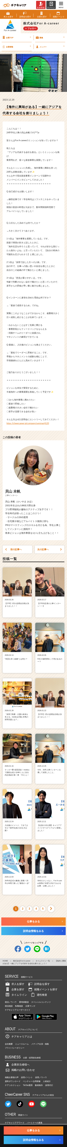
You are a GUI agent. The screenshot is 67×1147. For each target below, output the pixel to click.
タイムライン (19, 994)
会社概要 (9, 1044)
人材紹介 (47, 1081)
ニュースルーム (22, 1044)
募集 (52, 37)
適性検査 (42, 994)
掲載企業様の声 (12, 1077)
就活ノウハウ (11, 1002)
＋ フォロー (30, 28)
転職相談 (19, 1006)
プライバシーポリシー (14, 1048)
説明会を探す (42, 984)
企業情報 (18, 46)
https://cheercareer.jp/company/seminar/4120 (28, 423)
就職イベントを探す (46, 989)
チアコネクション (12, 1085)
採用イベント (27, 1077)
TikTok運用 (28, 1085)
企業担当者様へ (20, 1064)
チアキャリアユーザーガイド (17, 1010)
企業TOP (18, 37)
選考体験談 (24, 1002)
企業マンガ (30, 1006)
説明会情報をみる (33, 931)
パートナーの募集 (34, 1123)
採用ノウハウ (41, 1077)
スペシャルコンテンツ (41, 1002)
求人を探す (17, 984)
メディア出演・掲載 (40, 1044)
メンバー (52, 46)
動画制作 (39, 1085)
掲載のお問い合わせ (23, 1070)
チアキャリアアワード (14, 1123)
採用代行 (49, 1085)
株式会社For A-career (21, 961)
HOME (5, 961)
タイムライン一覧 (43, 961)
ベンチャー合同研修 (31, 1081)
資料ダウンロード (12, 1081)
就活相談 (9, 1006)
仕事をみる (33, 921)
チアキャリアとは (21, 1036)
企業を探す (17, 989)
